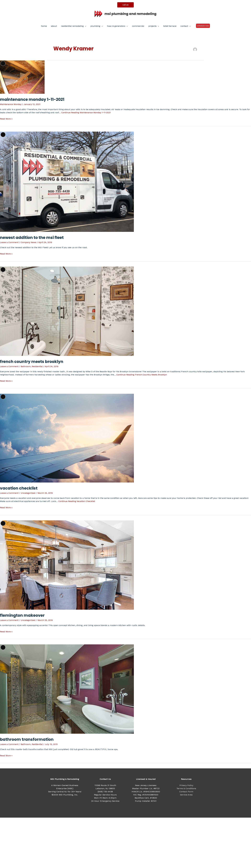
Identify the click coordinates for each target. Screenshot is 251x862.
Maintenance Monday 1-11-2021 (32, 99)
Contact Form (186, 791)
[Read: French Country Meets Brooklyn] (67, 311)
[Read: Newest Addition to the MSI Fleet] (67, 181)
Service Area (186, 794)
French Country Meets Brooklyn (31, 361)
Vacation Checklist (19, 488)
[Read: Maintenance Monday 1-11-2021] (22, 77)
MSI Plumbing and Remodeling (130, 13)
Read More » (6, 118)
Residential (37, 366)
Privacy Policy (186, 785)
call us (125, 5)
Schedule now (203, 26)
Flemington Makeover (22, 615)
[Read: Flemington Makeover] (67, 565)
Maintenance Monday (10, 104)
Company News (28, 242)
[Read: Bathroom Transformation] (67, 689)
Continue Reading (86, 112)
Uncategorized (28, 493)
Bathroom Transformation (27, 739)
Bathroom (26, 366)
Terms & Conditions (186, 788)
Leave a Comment (9, 242)
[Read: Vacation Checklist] (67, 438)
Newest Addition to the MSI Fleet (32, 237)
